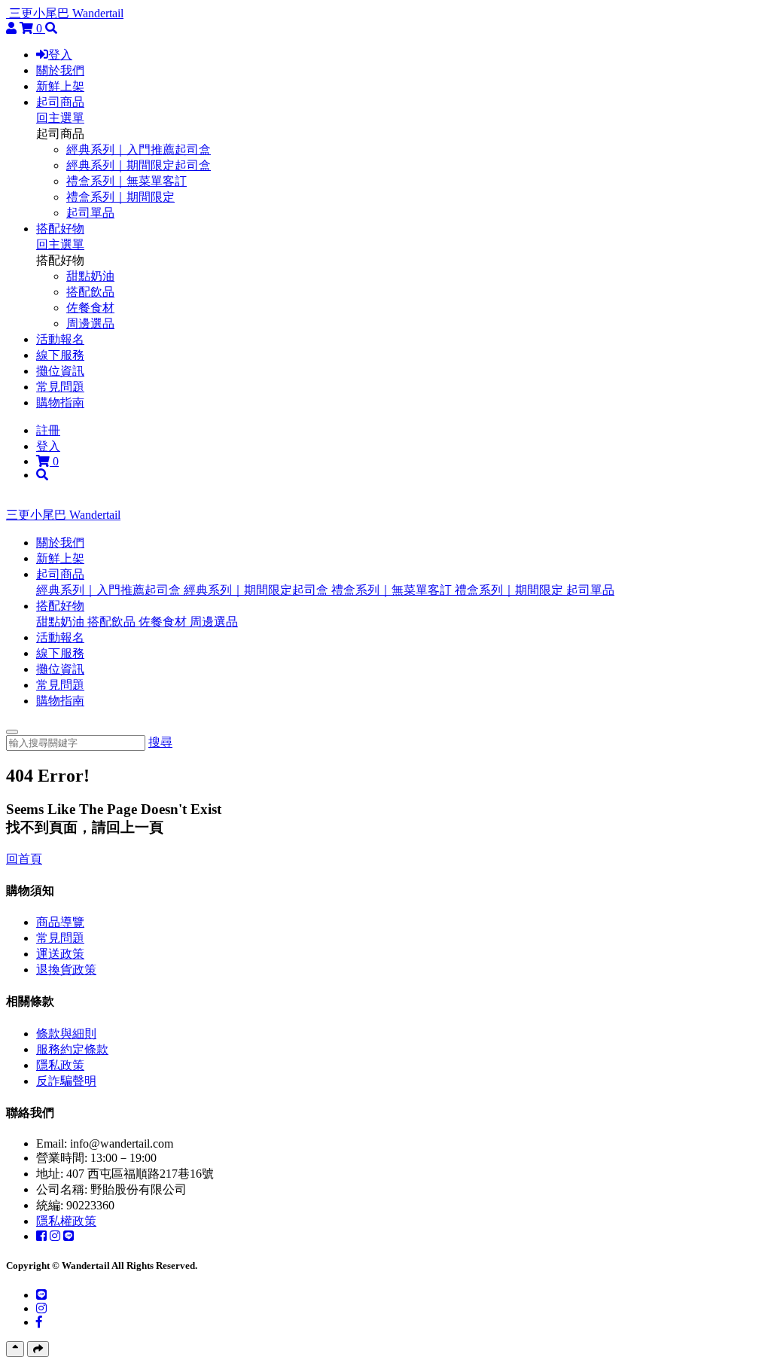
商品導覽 (60, 922)
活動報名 (60, 339)
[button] (60, 574)
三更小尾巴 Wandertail (66, 13)
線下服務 (60, 355)
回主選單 (60, 117)
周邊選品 (90, 323)
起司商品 (60, 102)
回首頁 (24, 858)
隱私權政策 (66, 1221)
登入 (60, 54)
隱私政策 (60, 1065)
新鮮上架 (60, 86)
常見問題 (60, 386)
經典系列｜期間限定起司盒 (138, 165)
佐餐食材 (90, 307)
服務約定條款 (72, 1049)
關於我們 (60, 70)
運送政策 (60, 953)
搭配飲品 (90, 291)
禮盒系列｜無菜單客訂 (126, 181)
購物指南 (60, 402)
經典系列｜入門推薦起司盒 (138, 149)
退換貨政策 (66, 969)
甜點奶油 (90, 276)
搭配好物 (60, 228)
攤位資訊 (60, 370)
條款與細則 (66, 1033)
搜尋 (160, 742)
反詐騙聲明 (66, 1081)
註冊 (48, 430)
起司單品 (90, 212)
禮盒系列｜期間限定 (120, 197)
